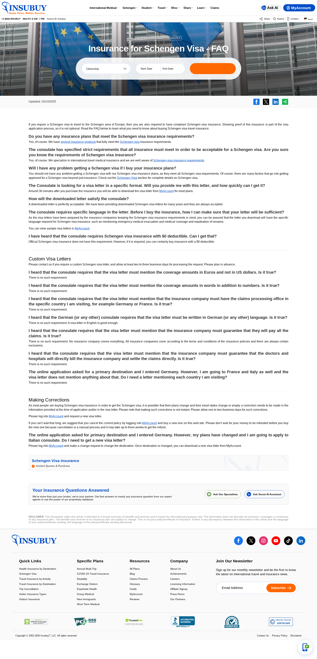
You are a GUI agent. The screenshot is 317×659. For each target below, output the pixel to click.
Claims (214, 7)
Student (146, 7)
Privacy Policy (279, 635)
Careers (175, 579)
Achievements (178, 574)
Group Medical (85, 594)
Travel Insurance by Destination (37, 584)
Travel (161, 7)
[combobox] (106, 68)
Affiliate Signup (178, 589)
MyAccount (166, 191)
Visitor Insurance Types (32, 594)
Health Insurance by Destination (37, 569)
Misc (174, 7)
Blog (132, 574)
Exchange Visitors (87, 584)
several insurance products (78, 141)
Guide (133, 589)
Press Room (177, 594)
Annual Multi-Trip (86, 569)
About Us (175, 569)
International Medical (103, 7)
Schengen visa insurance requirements (178, 160)
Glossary (135, 584)
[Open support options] (305, 647)
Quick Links (30, 561)
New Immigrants (86, 599)
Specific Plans (90, 561)
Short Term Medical (88, 604)
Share (187, 7)
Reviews (134, 599)
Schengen (129, 7)
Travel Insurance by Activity (35, 579)
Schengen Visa (127, 177)
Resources (140, 561)
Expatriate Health (87, 589)
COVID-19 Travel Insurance (93, 574)
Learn (200, 7)
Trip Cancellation (29, 589)
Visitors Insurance (29, 599)
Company (179, 561)
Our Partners (177, 599)
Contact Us (263, 635)
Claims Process (139, 579)
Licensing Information (182, 584)
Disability (82, 579)
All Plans (135, 569)
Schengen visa (129, 141)
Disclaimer (296, 635)
